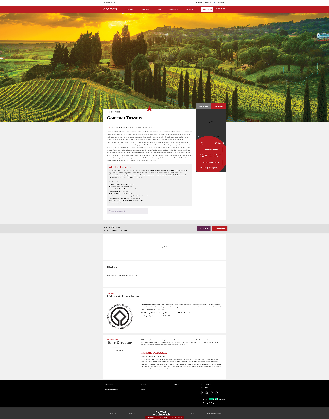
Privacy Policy (113, 413)
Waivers (192, 413)
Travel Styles (145, 9)
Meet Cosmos (172, 9)
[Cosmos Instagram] (217, 393)
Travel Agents (175, 384)
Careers (174, 387)
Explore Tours (129, 9)
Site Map (142, 389)
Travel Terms (131, 413)
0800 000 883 (221, 8)
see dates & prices (211, 149)
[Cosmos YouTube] (207, 393)
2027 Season (219, 106)
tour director (123, 230)
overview (105, 230)
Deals (159, 9)
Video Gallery (108, 384)
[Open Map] (214, 137)
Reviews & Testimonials (111, 389)
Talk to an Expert (207, 9)
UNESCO (114, 230)
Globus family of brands (109, 2)
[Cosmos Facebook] (212, 393)
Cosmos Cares (109, 387)
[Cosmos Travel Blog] (202, 393)
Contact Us (143, 384)
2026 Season (203, 106)
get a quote (204, 228)
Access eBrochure (145, 387)
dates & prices (220, 228)
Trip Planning (189, 9)
